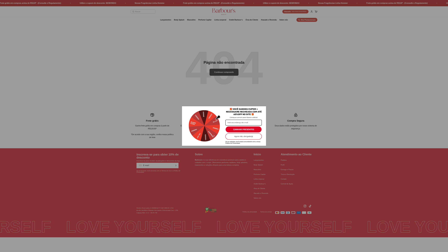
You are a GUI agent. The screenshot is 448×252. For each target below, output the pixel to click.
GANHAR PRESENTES (243, 129)
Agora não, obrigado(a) (243, 136)
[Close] (263, 109)
